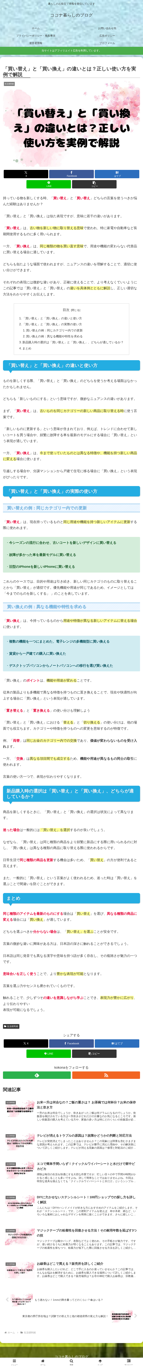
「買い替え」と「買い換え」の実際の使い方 (52, 324)
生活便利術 (12, 1026)
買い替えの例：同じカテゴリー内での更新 (54, 330)
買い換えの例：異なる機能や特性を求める (54, 336)
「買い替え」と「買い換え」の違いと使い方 (52, 318)
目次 (66, 310)
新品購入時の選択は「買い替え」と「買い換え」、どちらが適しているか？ (73, 342)
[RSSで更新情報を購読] (106, 1075)
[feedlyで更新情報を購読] (37, 1075)
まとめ (26, 348)
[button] (94, 184)
